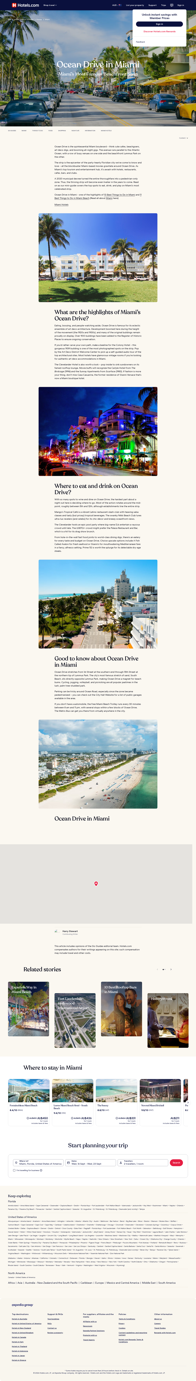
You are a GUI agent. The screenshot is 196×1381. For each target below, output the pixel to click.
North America (16, 1273)
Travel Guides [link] (160, 1328)
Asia (20, 1282)
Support (153, 5)
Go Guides (12, 131)
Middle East (149, 1282)
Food (50, 131)
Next (169, 969)
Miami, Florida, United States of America (40, 1163)
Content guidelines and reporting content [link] (133, 1334)
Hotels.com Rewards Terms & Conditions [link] (131, 1340)
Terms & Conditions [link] (127, 1319)
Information (90, 131)
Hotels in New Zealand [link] (21, 1328)
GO (9, 19)
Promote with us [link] (90, 1335)
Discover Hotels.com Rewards (159, 31)
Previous (157, 969)
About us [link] (158, 1319)
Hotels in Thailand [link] (19, 1346)
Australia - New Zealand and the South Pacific (51, 1282)
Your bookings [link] (53, 1319)
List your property (135, 5)
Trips (163, 5)
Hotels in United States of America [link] (26, 1323)
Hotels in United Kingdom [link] (22, 1333)
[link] (159, 42)
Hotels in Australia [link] (19, 1319)
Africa (11, 1282)
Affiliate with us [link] (90, 1321)
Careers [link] (157, 1323)
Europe (99, 1282)
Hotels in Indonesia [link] (20, 1351)
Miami (47, 19)
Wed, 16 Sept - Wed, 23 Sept (86, 1163)
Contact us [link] (52, 1328)
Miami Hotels (106, 131)
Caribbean (86, 1282)
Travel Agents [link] (89, 1340)
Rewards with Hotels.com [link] (165, 1333)
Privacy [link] (121, 1323)
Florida (39, 19)
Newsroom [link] (87, 1326)
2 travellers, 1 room (134, 1163)
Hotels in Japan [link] (18, 1355)
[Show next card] (188, 1102)
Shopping (62, 131)
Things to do (37, 131)
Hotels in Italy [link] (18, 1342)
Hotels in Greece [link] (19, 1360)
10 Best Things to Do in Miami (119, 194)
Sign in (180, 5)
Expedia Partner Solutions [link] (94, 1331)
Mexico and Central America (123, 1282)
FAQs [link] (49, 1323)
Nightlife (75, 131)
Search (176, 1162)
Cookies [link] (122, 1328)
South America (166, 1282)
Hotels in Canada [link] (19, 1337)
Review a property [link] (55, 1333)
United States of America (23, 19)
